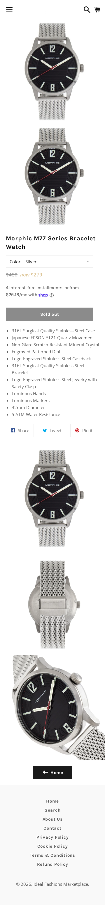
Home (52, 801)
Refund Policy (52, 864)
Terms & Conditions (52, 855)
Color (15, 262)
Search (53, 810)
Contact (52, 828)
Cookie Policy (52, 846)
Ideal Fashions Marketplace (61, 884)
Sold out (49, 314)
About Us (53, 819)
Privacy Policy (52, 837)
